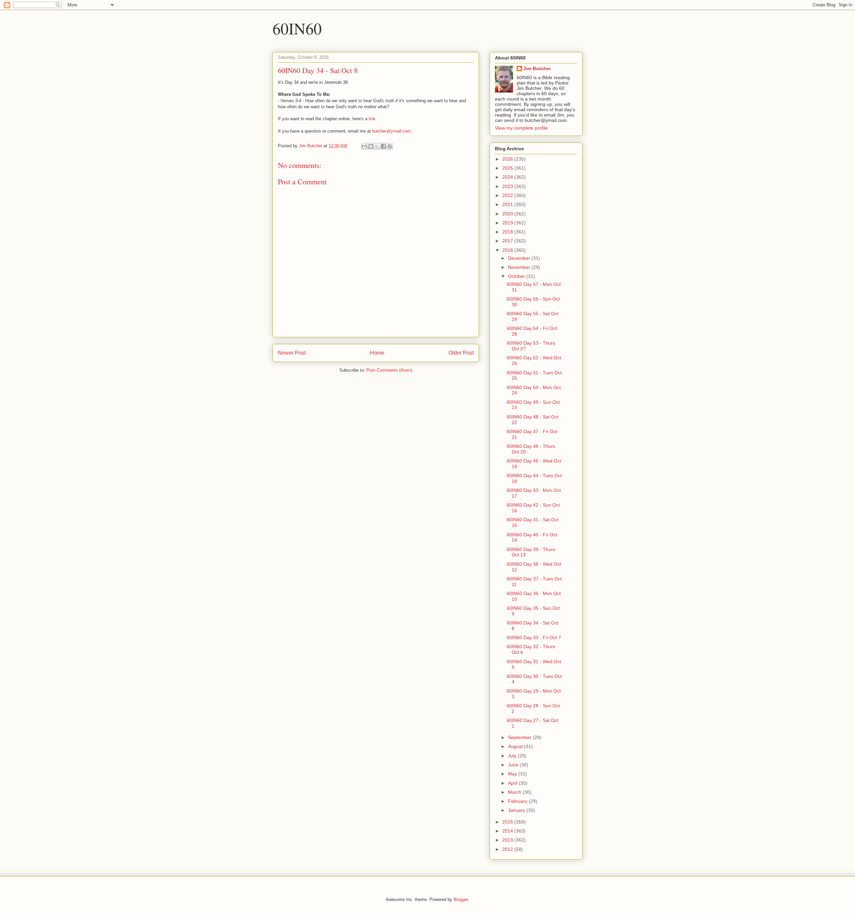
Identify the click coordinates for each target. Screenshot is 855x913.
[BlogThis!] (370, 146)
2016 (508, 250)
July (513, 755)
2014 (508, 831)
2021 (508, 204)
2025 (508, 168)
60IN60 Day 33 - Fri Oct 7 (534, 637)
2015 (508, 822)
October (517, 276)
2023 (508, 186)
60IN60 (297, 28)
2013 (508, 840)
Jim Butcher (537, 68)
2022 (508, 195)
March (515, 792)
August (516, 746)
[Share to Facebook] (383, 146)
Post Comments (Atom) (389, 370)
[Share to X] (377, 146)
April (513, 783)
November (519, 267)
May (513, 773)
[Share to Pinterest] (389, 146)
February (518, 801)
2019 (508, 222)
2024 (508, 177)
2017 (508, 240)
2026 (508, 159)
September (520, 737)
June (514, 764)
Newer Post (292, 353)
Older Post (461, 353)
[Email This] (364, 146)
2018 (508, 231)
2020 (508, 213)
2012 (508, 849)
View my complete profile (521, 128)
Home (377, 353)
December (519, 258)
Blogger (461, 899)
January (517, 810)
